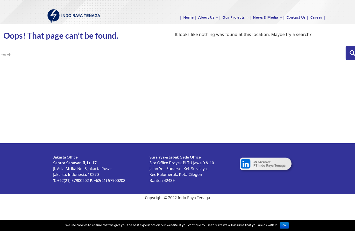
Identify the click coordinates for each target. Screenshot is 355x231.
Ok (284, 225)
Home (188, 17)
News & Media (265, 17)
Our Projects (233, 17)
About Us (206, 17)
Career (316, 17)
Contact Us (295, 17)
